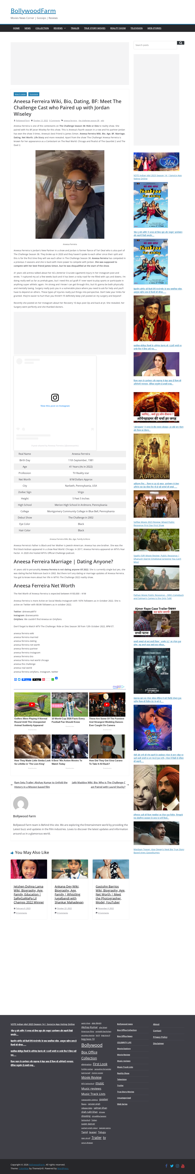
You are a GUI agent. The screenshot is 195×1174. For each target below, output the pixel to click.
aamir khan (85, 1023)
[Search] (180, 43)
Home (16, 28)
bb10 (98, 1035)
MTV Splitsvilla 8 (87, 1083)
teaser (93, 1132)
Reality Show (118, 28)
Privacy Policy (160, 1037)
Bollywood (92, 1045)
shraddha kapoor (99, 1116)
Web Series (122, 1104)
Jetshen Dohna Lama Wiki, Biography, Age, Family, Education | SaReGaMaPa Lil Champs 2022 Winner (29, 894)
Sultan (94, 1120)
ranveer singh (94, 1104)
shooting (85, 1115)
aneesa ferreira (70, 120)
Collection (42, 28)
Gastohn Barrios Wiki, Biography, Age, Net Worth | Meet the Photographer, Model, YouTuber (110, 894)
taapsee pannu (105, 1128)
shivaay (102, 1112)
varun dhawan (87, 1143)
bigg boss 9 (105, 1035)
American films (87, 1031)
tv (104, 1137)
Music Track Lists (93, 1094)
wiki (102, 120)
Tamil (84, 1132)
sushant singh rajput (89, 1128)
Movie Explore (124, 1048)
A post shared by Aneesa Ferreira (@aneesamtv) (55, 445)
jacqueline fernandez (102, 1069)
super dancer (88, 1123)
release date (86, 1108)
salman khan (100, 1107)
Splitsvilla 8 (85, 1120)
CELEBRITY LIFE (124, 1042)
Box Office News (124, 1036)
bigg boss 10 (88, 1039)
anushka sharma (87, 1035)
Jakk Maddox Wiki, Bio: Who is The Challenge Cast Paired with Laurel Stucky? (98, 785)
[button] (64, 28)
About (156, 1024)
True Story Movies (94, 28)
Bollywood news (125, 1024)
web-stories (154, 28)
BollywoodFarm (33, 10)
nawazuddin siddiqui (89, 1100)
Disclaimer (158, 1043)
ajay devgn (96, 1023)
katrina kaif (85, 1073)
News (28, 28)
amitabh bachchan (103, 1031)
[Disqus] (70, 962)
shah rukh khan (89, 1111)
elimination (86, 1064)
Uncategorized (124, 1097)
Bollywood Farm (23, 120)
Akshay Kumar (89, 1027)
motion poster (97, 1073)
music (100, 1083)
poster (103, 1099)
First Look (100, 1064)
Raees (84, 1104)
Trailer (75, 28)
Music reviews (91, 1088)
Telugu (102, 1132)
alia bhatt (103, 1027)
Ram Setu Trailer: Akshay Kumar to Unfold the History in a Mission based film (40, 785)
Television (137, 28)
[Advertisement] (70, 63)
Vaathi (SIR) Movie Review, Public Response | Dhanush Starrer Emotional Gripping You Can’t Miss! (157, 558)
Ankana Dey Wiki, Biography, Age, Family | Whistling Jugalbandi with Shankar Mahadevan (69, 894)
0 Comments (54, 120)
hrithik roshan (87, 1069)
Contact (157, 1030)
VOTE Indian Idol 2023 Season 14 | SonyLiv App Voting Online (43, 1024)
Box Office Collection (89, 1055)
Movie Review (91, 1077)
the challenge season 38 (89, 120)
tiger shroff (85, 1138)
